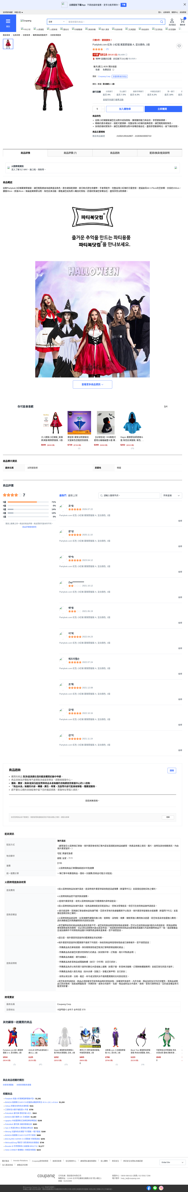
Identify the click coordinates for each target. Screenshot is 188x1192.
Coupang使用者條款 (40, 1160)
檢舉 (168, 817)
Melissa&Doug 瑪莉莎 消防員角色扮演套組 (22, 1143)
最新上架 (73, 495)
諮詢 (172, 770)
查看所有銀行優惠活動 (113, 99)
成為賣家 (183, 12)
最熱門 (62, 495)
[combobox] (171, 495)
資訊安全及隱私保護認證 (133, 1160)
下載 (123, 5)
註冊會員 (166, 12)
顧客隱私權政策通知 (88, 1160)
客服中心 (175, 12)
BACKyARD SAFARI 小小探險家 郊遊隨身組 (22, 1139)
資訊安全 (115, 1160)
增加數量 (103, 110)
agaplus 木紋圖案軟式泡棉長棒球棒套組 (21, 1121)
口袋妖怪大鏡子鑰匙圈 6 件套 (16, 1110)
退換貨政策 (57, 1160)
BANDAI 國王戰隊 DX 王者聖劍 (17, 1117)
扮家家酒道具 (55, 35)
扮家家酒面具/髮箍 (24, 1085)
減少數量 (103, 107)
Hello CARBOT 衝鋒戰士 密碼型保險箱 (20, 1150)
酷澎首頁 (6, 35)
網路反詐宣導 (22, 1164)
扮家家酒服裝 (8, 1085)
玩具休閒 (16, 35)
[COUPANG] (46, 1176)
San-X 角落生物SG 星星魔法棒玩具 (19, 1128)
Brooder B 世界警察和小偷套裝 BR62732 (21, 1146)
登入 (160, 12)
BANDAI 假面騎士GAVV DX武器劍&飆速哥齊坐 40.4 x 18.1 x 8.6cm (31, 1102)
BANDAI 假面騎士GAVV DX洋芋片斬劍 (20, 1135)
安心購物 (104, 1160)
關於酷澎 (5, 1160)
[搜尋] (161, 21)
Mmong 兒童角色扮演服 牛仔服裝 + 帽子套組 (22, 1132)
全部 (50, 22)
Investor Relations (20, 1160)
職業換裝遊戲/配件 (40, 35)
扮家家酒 (26, 35)
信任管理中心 (71, 1160)
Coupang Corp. (112, 76)
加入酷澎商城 (7, 1164)
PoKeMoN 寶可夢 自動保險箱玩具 (18, 1124)
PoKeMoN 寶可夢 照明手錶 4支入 (18, 1113)
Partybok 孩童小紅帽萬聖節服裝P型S (19, 1099)
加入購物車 (125, 109)
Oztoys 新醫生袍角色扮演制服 (17, 1106)
